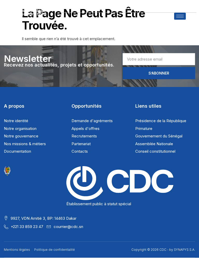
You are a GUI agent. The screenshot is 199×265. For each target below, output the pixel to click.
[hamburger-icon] (180, 16)
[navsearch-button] (191, 19)
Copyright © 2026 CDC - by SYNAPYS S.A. (163, 250)
